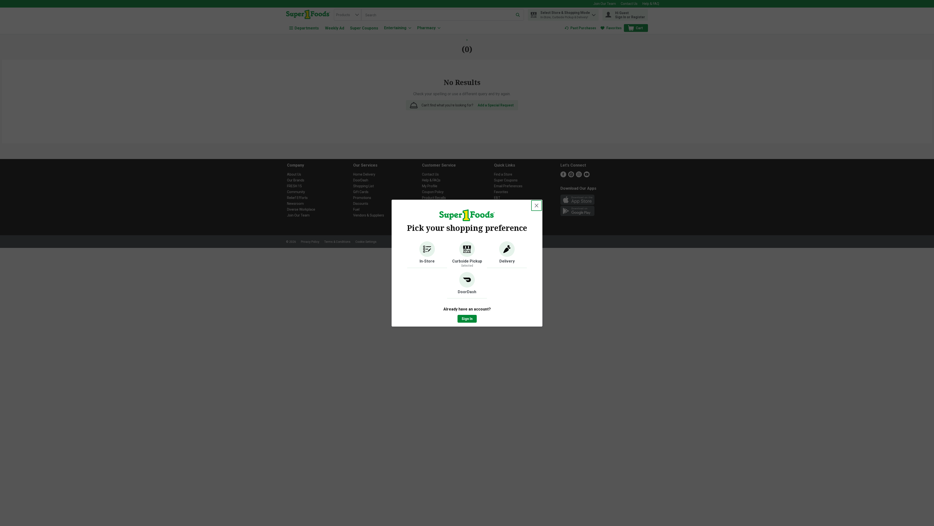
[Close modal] (536, 205)
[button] (427, 254)
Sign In (467, 319)
